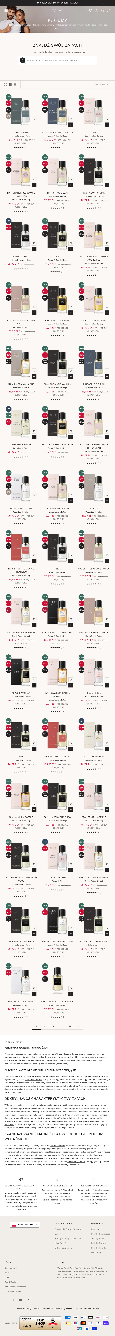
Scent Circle (10, 1282)
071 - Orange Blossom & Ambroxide (94, 258)
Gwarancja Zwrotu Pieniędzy (68, 1229)
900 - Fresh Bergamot (21, 1002)
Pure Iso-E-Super (21, 444)
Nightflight (21, 132)
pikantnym (9, 1124)
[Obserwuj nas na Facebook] (5, 1300)
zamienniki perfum (33, 1079)
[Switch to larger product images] (5, 84)
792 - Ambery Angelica (57, 817)
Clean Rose (94, 693)
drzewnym (98, 1121)
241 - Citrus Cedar (57, 193)
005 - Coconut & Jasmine (94, 877)
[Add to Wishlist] (34, 119)
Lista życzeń (60, 1243)
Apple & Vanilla (21, 693)
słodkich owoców (101, 1111)
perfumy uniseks (57, 1145)
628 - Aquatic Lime (94, 193)
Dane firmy (96, 1252)
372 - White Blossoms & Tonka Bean (94, 446)
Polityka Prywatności (101, 1234)
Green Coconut (21, 257)
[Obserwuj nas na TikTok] (27, 1300)
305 (94, 132)
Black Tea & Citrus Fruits (57, 132)
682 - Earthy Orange (57, 320)
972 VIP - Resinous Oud (21, 384)
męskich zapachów (33, 1128)
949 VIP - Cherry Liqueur (93, 632)
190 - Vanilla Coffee (21, 817)
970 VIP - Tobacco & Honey (93, 569)
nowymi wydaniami (76, 1161)
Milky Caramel (58, 877)
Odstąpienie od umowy (65, 1248)
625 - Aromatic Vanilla (57, 384)
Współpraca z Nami (13, 1291)
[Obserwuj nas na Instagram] (13, 1300)
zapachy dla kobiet (57, 1111)
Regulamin (96, 1229)
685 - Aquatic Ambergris (94, 941)
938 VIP (94, 508)
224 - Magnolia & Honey (21, 632)
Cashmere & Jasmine (93, 320)
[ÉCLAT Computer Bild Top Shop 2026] (40, 1323)
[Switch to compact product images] (15, 84)
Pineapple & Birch (94, 384)
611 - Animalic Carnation (57, 632)
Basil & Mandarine (94, 757)
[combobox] (24, 1225)
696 (57, 257)
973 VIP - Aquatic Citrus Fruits (21, 322)
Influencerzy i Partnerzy (15, 1287)
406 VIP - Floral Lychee (57, 757)
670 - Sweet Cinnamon (21, 941)
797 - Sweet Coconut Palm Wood (21, 879)
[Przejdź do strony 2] (78, 1026)
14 (70, 1026)
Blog (6, 1273)
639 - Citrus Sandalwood (57, 941)
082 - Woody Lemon (57, 508)
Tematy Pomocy (98, 1238)
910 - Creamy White (21, 508)
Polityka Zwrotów (99, 1243)
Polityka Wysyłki (98, 1248)
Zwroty (58, 1234)
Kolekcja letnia (11, 1268)
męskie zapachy (58, 1121)
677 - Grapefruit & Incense (57, 444)
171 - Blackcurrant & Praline (57, 694)
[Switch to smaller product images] (10, 84)
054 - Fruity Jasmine (94, 817)
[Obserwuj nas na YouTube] (20, 1300)
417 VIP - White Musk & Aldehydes (21, 570)
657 (57, 569)
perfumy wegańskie (25, 1148)
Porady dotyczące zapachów (68, 1238)
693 (21, 757)
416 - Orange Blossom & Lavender (21, 194)
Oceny (7, 1277)
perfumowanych (28, 1089)
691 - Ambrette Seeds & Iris (57, 1002)
